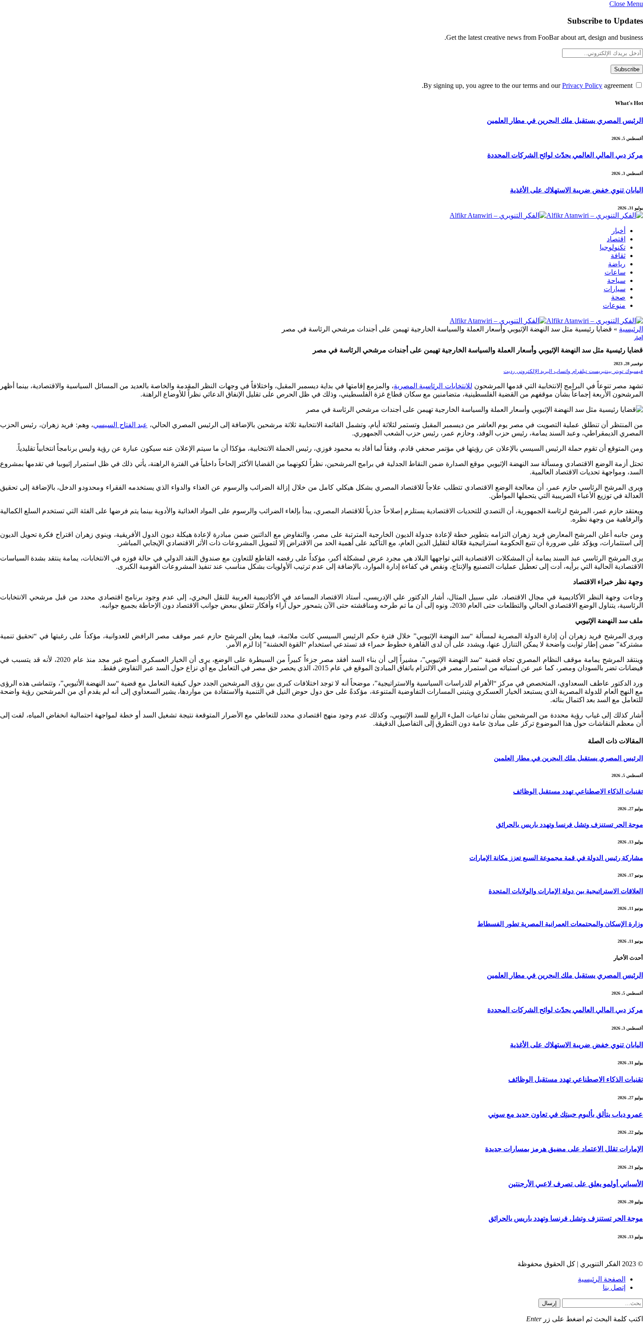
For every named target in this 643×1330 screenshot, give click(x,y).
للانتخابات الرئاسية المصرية (433, 386)
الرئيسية (631, 329)
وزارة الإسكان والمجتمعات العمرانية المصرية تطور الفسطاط (560, 923)
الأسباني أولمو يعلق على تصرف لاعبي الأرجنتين (575, 1183)
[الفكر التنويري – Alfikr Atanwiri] (546, 215)
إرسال (549, 1303)
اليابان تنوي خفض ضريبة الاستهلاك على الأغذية (576, 190)
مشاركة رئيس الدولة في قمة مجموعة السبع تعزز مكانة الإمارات (556, 857)
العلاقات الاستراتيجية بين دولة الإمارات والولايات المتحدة (566, 891)
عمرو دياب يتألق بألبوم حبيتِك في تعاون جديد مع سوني (565, 1114)
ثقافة (618, 255)
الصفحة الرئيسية (602, 1279)
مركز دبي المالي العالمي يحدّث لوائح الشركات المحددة (565, 155)
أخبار (619, 230)
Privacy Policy (582, 85)
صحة (618, 297)
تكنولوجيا (613, 247)
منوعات (614, 305)
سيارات (615, 288)
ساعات (615, 272)
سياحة (616, 280)
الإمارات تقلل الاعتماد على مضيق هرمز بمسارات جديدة (564, 1148)
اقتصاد (616, 239)
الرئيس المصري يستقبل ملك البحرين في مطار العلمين (565, 120)
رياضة (617, 264)
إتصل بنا (614, 1287)
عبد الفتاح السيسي (120, 424)
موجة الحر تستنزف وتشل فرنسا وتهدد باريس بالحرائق (569, 824)
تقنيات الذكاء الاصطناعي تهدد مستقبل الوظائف (578, 791)
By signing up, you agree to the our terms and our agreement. (528, 85)
